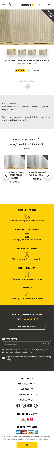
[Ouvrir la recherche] (10, 4)
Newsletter (10, 339)
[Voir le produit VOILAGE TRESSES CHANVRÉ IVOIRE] (27, 86)
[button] (6, 175)
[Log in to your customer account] (39, 4)
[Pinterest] (36, 406)
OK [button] (27, 445)
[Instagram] (24, 406)
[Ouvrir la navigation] (3, 4)
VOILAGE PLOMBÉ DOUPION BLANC (37, 174)
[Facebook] (18, 406)
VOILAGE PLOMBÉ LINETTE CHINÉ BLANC (15, 175)
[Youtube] (29, 406)
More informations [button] (41, 439)
